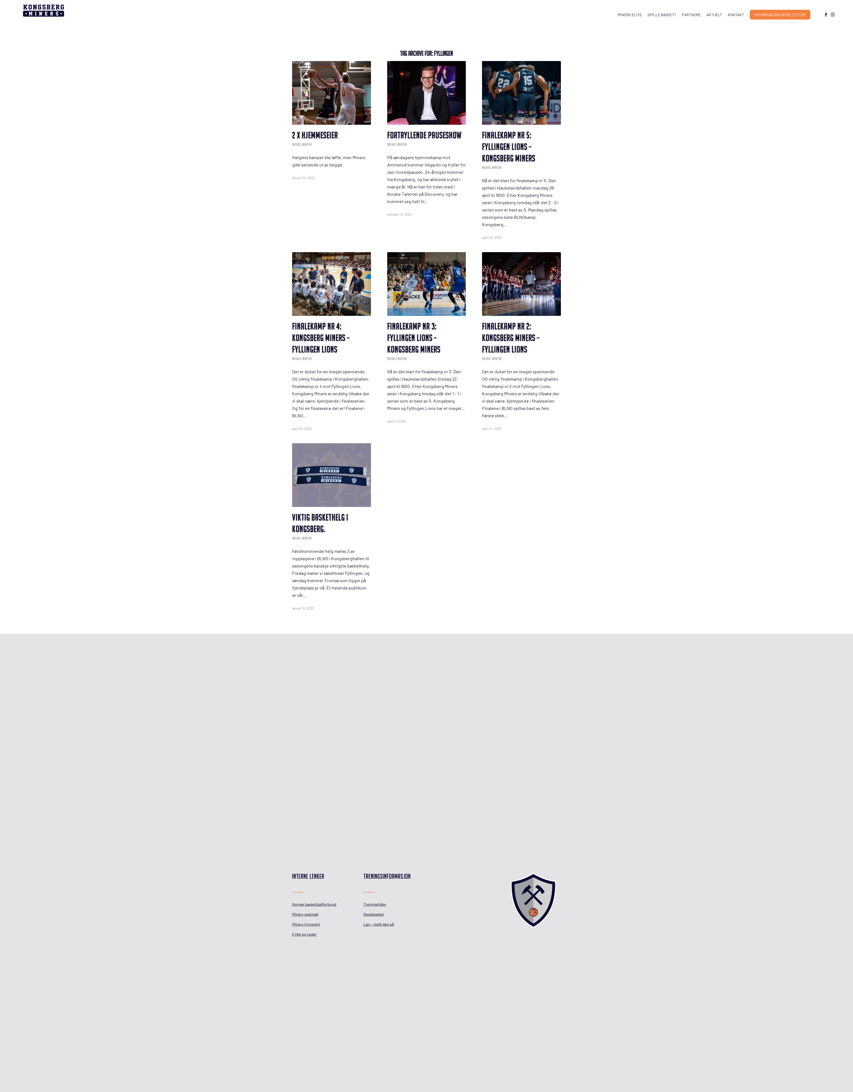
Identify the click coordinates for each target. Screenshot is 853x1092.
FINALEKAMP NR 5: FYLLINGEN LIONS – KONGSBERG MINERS (508, 146)
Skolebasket (373, 914)
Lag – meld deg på (378, 924)
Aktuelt (296, 144)
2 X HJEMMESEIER (315, 135)
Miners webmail (305, 914)
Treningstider (375, 904)
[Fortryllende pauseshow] (426, 93)
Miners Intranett (306, 924)
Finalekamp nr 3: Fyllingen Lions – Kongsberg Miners (413, 337)
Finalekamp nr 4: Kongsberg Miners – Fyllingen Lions (321, 337)
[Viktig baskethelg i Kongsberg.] (331, 475)
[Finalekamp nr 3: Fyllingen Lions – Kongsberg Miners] (426, 284)
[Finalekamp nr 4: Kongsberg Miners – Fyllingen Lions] (331, 284)
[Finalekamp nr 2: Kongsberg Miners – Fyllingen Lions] (521, 284)
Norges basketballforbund (314, 904)
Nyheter (307, 144)
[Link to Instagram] (832, 14)
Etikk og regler (304, 934)
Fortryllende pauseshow (424, 135)
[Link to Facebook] (826, 14)
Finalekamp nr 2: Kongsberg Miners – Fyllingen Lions (511, 337)
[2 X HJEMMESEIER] (331, 93)
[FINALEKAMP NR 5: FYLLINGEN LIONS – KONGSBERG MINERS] (521, 93)
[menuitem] (630, 14)
